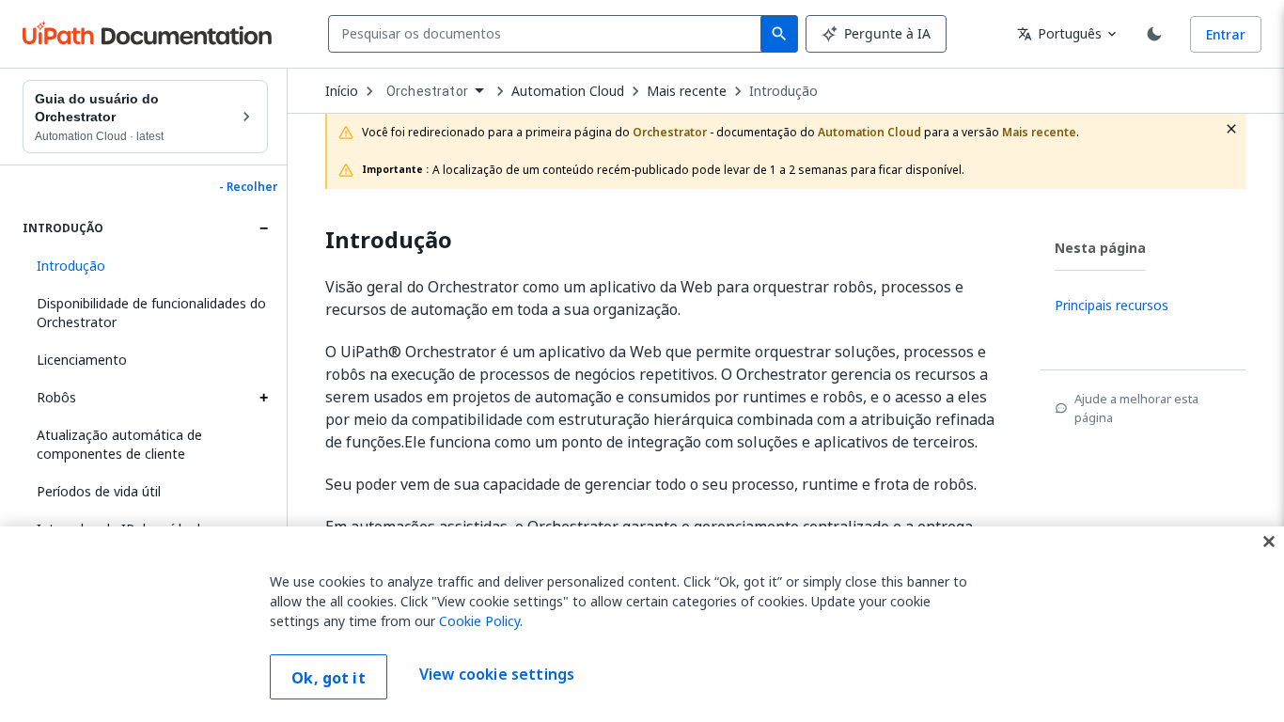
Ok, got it (328, 678)
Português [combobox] (1059, 33)
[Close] (1269, 541)
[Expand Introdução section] (263, 228)
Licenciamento (82, 359)
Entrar (1225, 34)
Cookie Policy (479, 621)
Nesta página (1100, 248)
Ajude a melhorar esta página (1136, 408)
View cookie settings (496, 675)
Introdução (783, 91)
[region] (642, 624)
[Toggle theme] (1154, 34)
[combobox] (548, 34)
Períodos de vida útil (99, 491)
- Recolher (248, 187)
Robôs (56, 397)
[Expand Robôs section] (263, 397)
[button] (145, 266)
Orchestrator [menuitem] (427, 91)
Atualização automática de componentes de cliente (119, 444)
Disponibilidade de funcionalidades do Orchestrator (151, 312)
